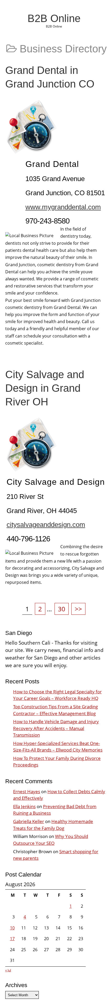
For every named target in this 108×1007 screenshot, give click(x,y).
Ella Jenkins (24, 806)
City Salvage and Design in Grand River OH (44, 388)
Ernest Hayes (26, 791)
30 (63, 608)
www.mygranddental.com (63, 207)
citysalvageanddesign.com (46, 524)
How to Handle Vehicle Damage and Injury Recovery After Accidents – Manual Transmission (56, 728)
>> (78, 609)
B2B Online (54, 18)
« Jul (8, 970)
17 (12, 938)
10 (12, 928)
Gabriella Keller (28, 821)
